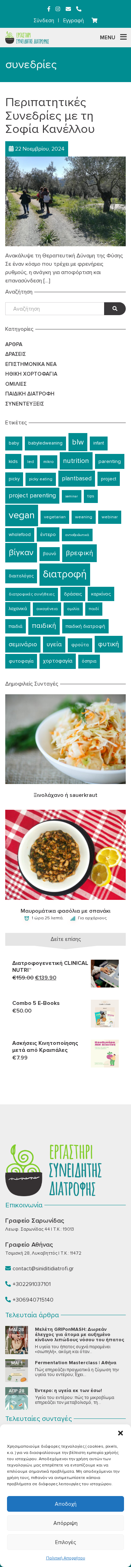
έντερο (48, 534)
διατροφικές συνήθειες (31, 594)
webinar (110, 517)
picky (14, 479)
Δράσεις (15, 354)
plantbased (77, 478)
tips (90, 496)
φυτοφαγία (21, 661)
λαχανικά (18, 608)
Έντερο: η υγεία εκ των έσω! (68, 1390)
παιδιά (15, 626)
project (108, 479)
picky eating (40, 479)
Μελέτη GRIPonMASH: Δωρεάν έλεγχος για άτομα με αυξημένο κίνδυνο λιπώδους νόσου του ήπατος (79, 1334)
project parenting (32, 495)
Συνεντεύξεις (24, 404)
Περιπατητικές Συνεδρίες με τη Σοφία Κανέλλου (50, 115)
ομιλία (73, 608)
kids (13, 461)
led (30, 461)
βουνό (49, 554)
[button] (120, 1433)
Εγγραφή (73, 20)
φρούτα (80, 645)
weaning (83, 517)
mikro (48, 461)
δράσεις (73, 594)
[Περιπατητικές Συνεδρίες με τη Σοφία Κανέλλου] (65, 201)
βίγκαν (21, 552)
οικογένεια (47, 608)
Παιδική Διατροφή (29, 394)
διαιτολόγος (21, 576)
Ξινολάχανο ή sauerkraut (65, 795)
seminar (71, 496)
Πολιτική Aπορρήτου (65, 1558)
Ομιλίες (16, 384)
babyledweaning (45, 443)
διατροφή (65, 574)
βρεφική (79, 553)
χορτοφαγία (57, 661)
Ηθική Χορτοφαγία (31, 374)
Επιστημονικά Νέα (31, 364)
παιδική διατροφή (85, 626)
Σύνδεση (44, 20)
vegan (22, 515)
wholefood (20, 534)
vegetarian (55, 517)
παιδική (44, 625)
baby (14, 443)
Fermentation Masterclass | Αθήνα (75, 1363)
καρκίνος (101, 594)
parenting (110, 461)
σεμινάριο (23, 644)
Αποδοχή (66, 1504)
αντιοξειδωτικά (77, 535)
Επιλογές (65, 1542)
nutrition (76, 461)
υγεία (54, 644)
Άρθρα (13, 344)
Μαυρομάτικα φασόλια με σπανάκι (65, 911)
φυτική (108, 644)
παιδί (94, 608)
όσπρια (89, 661)
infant (98, 443)
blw (78, 442)
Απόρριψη (65, 1523)
